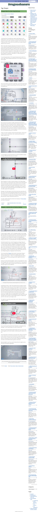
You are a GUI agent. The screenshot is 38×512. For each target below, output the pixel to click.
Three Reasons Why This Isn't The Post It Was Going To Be (32, 409)
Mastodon (19, 1)
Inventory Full (30, 52)
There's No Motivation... (33, 50)
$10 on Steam (23, 198)
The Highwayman (35, 507)
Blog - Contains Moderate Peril (31, 267)
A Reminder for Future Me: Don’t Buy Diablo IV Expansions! (33, 17)
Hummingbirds (31, 384)
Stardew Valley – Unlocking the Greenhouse (31, 301)
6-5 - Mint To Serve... (32, 229)
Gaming (2, 204)
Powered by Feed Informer (34, 484)
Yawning (30, 77)
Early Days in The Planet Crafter (33, 25)
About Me (31, 494)
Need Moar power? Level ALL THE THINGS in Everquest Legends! (32, 339)
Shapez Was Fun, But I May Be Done (10, 11)
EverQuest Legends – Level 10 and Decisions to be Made (32, 220)
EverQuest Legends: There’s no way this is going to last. (32, 393)
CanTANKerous (35, 500)
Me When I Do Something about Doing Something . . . (32, 256)
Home (16, 1)
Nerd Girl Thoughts (30, 313)
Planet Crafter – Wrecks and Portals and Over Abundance (32, 438)
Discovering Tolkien (32, 159)
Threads (23, 1)
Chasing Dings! (30, 79)
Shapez (8, 204)
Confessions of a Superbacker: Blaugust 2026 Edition (32, 329)
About (27, 1)
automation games (13, 202)
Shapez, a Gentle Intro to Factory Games (11, 207)
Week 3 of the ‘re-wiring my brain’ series (33, 11)
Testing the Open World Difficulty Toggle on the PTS (32, 213)
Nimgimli (12, 13)
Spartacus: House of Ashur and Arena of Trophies (32, 403)
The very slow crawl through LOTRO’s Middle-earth (32, 475)
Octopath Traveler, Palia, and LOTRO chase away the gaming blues (32, 59)
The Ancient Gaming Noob (31, 45)
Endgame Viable (30, 71)
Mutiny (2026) (31, 265)
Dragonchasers (19, 4)
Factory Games (18, 202)
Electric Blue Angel (35, 502)
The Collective (34, 504)
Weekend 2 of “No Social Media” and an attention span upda (33, 14)
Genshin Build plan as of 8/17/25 (33, 497)
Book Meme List (32, 495)
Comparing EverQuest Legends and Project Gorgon (32, 428)
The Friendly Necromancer (31, 88)
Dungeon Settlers (32, 33)
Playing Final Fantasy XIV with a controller (33, 509)
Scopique (29, 35)
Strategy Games (20, 365)
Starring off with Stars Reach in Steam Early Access (32, 42)
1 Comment (24, 203)
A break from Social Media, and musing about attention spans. (33, 21)
